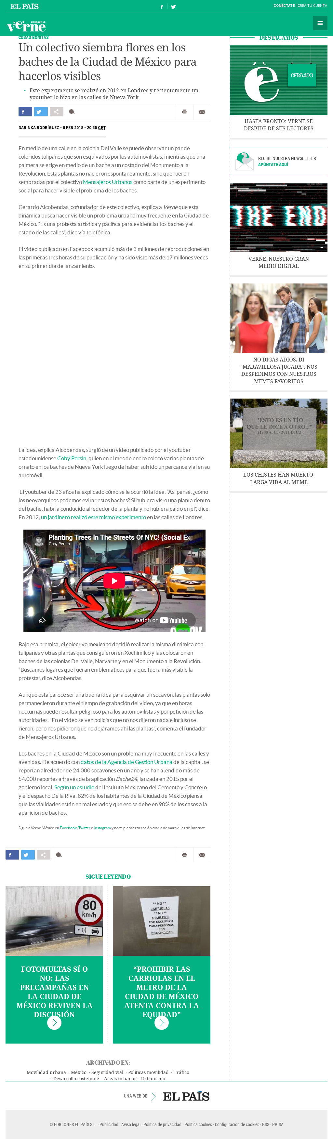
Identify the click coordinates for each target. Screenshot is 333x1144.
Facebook (68, 828)
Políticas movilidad (148, 1072)
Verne (26, 26)
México (79, 1072)
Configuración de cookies (237, 1124)
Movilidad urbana (46, 1072)
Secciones (320, 23)
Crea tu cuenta (312, 6)
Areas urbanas (120, 1079)
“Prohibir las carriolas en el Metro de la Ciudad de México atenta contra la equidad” (161, 992)
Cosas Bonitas (34, 37)
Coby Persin (71, 458)
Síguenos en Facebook (161, 6)
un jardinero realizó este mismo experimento (93, 517)
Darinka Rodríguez (39, 127)
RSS (265, 1124)
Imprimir (184, 111)
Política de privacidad (162, 1124)
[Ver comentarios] (73, 111)
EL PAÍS (186, 1096)
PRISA (278, 1124)
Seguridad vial (107, 1072)
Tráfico (181, 1072)
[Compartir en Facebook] (25, 111)
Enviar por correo (201, 111)
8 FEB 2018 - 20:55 (84, 127)
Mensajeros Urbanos (107, 182)
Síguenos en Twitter (173, 6)
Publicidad (109, 1124)
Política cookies (198, 1124)
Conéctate (284, 6)
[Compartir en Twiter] (41, 111)
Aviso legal (130, 1124)
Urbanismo (153, 1079)
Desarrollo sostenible (76, 1079)
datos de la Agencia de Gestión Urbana (126, 762)
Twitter (84, 828)
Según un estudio (74, 787)
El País (25, 6)
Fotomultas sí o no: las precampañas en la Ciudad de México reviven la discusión (54, 992)
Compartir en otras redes (56, 111)
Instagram (102, 828)
